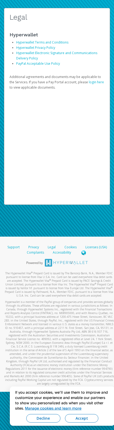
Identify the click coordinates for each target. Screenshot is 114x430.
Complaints (36, 252)
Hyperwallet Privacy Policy (35, 47)
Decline (43, 418)
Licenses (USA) (96, 247)
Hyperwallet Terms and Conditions (42, 42)
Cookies (70, 247)
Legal (52, 247)
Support (13, 247)
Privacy (33, 247)
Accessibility (62, 252)
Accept (82, 418)
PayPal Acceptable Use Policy (38, 63)
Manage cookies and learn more (53, 408)
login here (96, 82)
